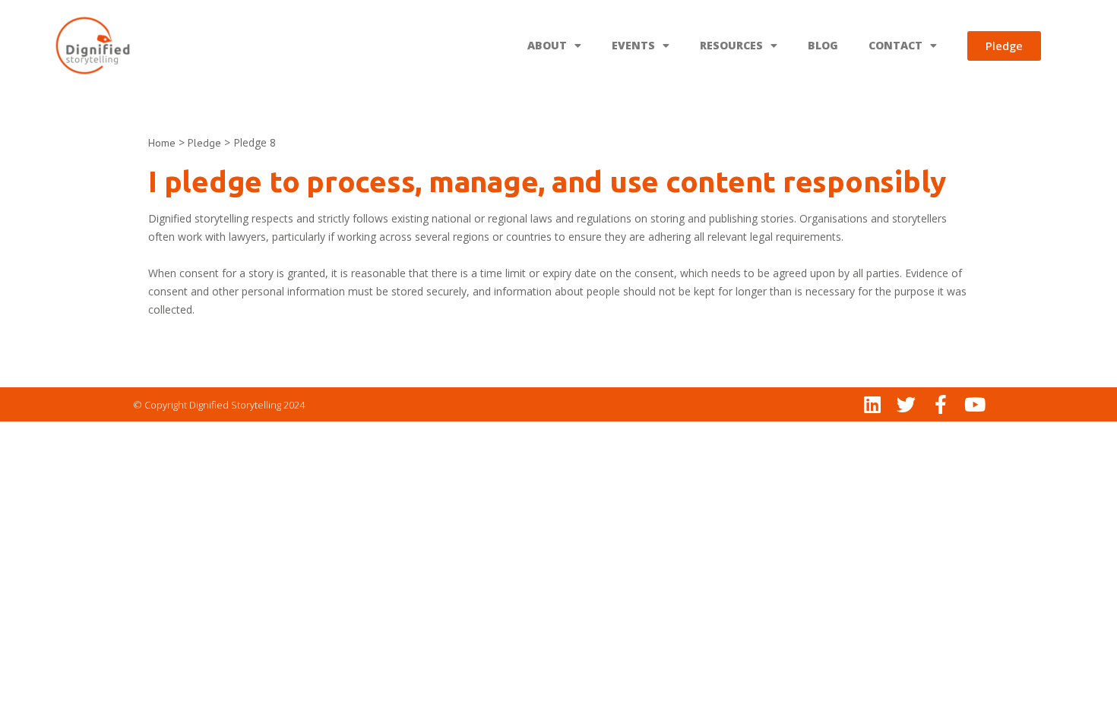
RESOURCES (731, 45)
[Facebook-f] (940, 404)
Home (162, 143)
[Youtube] (974, 404)
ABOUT (547, 45)
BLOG (823, 45)
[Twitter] (906, 404)
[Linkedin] (871, 404)
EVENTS (633, 45)
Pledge (204, 143)
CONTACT (895, 45)
